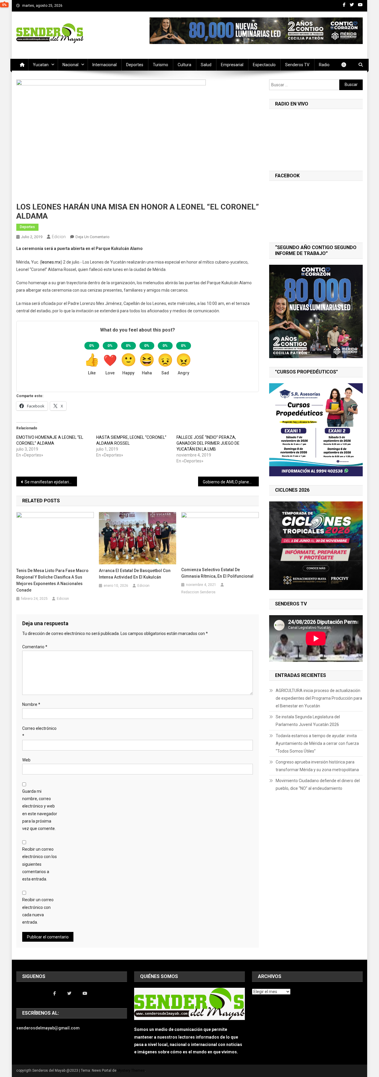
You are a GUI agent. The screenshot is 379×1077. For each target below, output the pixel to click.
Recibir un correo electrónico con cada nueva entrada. (38, 911)
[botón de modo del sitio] (347, 65)
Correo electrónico (39, 732)
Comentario (34, 646)
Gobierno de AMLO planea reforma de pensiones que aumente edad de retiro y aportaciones (231, 482)
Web (26, 760)
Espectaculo (264, 64)
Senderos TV (297, 64)
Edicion (59, 236)
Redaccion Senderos (198, 592)
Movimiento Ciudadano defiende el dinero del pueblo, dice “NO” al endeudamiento (318, 784)
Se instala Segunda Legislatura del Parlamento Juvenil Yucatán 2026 (308, 720)
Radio (324, 64)
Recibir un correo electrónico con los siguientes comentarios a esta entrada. (39, 864)
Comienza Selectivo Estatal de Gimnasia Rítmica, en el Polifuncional (217, 573)
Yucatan (41, 64)
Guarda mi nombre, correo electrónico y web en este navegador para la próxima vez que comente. (39, 810)
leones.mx (51, 262)
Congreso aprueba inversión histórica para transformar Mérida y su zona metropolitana (317, 766)
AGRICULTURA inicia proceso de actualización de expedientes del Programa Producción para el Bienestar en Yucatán (319, 698)
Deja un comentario (93, 237)
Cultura (184, 64)
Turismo (160, 64)
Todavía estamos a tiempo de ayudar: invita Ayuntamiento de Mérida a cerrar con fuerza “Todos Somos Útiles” (317, 743)
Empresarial (232, 64)
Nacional (70, 64)
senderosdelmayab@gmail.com (48, 1028)
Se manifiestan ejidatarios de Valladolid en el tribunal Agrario (51, 482)
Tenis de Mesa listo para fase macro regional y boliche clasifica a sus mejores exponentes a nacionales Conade (52, 580)
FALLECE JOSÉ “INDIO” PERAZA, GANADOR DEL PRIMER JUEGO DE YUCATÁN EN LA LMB (208, 443)
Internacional (104, 64)
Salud (206, 64)
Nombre (31, 704)
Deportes (134, 64)
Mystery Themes (131, 1070)
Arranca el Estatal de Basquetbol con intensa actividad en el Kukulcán (135, 573)
